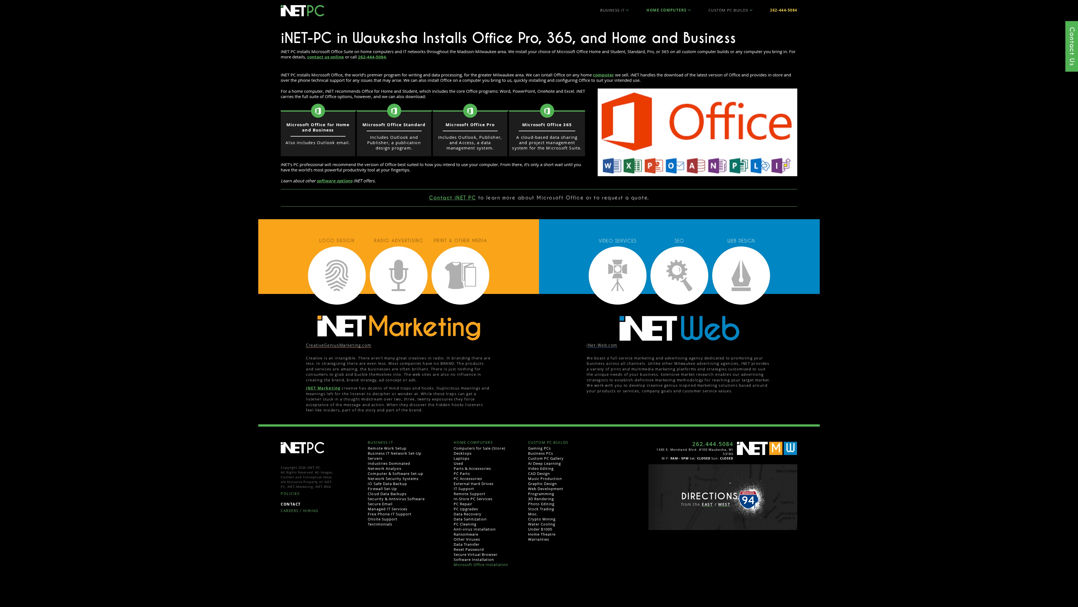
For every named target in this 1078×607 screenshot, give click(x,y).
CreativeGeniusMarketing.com (338, 345)
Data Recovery (468, 514)
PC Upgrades (466, 508)
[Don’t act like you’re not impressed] (679, 328)
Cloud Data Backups (387, 493)
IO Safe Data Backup (387, 483)
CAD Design (539, 473)
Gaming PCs (539, 448)
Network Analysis (384, 468)
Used (458, 463)
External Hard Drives (474, 483)
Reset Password (469, 549)
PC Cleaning (465, 524)
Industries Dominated (389, 463)
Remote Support (470, 493)
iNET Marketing (323, 388)
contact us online (325, 57)
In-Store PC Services (473, 498)
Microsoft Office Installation (481, 564)
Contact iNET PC (452, 197)
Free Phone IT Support (390, 514)
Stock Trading (541, 508)
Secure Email (380, 503)
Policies (290, 494)
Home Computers (667, 10)
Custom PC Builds (728, 10)
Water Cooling (542, 524)
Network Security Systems (393, 478)
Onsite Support (383, 519)
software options (334, 181)
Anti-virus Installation (475, 529)
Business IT (612, 10)
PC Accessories (468, 478)
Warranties (538, 539)
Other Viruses (467, 539)
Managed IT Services (387, 508)
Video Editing (541, 468)
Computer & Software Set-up (395, 473)
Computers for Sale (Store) (479, 448)
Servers (375, 458)
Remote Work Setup (387, 448)
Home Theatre (542, 534)
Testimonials (380, 524)
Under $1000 (540, 529)
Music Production (545, 478)
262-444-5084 (783, 10)
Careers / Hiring (299, 511)
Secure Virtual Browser (476, 554)
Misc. (533, 514)
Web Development (546, 488)
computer (603, 75)
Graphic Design (542, 483)
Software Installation (474, 559)
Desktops (463, 453)
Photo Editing (541, 503)
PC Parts (462, 473)
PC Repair (463, 503)
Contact (291, 504)
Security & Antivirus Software (396, 498)
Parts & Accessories (472, 468)
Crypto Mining (542, 519)
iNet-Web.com (602, 345)
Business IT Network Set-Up (394, 453)
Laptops (461, 458)
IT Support (464, 488)
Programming (541, 493)
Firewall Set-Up (382, 488)
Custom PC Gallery (546, 458)
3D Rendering (541, 498)
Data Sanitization (470, 519)
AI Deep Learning (544, 463)
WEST (724, 504)
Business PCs (540, 453)
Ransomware (466, 534)
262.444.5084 (712, 444)
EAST (707, 504)
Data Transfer (467, 544)
